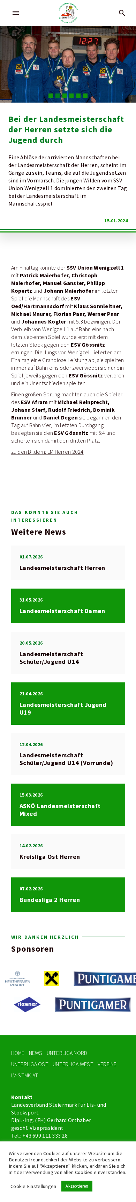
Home (18, 1053)
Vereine (107, 1064)
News (36, 1053)
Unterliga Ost (30, 1064)
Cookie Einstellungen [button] (33, 1186)
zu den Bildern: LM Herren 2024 (47, 452)
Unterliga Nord (67, 1053)
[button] (50, 95)
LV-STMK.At (24, 1075)
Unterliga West (73, 1064)
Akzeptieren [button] (77, 1186)
